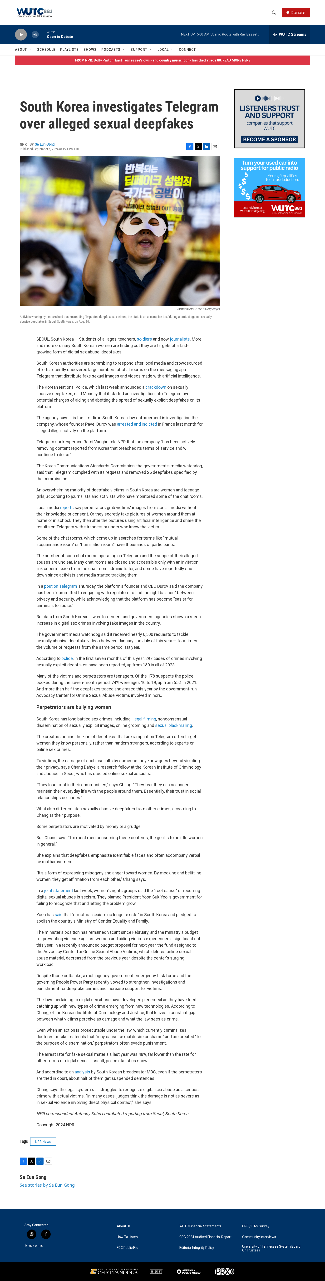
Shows (90, 49)
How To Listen (127, 1237)
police (67, 658)
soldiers (144, 339)
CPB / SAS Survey (255, 1226)
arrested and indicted (137, 424)
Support (139, 49)
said (59, 914)
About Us (124, 1226)
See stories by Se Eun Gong (47, 1185)
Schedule (46, 49)
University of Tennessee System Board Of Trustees (271, 1248)
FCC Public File (127, 1248)
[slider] (43, 34)
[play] (21, 34)
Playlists (69, 49)
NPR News (43, 1141)
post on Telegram (60, 586)
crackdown (155, 387)
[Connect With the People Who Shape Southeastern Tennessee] (269, 118)
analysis (82, 1071)
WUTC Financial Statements (200, 1226)
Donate (298, 12)
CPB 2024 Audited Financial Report (205, 1237)
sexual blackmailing (173, 725)
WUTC (39, 1246)
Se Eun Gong (45, 144)
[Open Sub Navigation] (30, 49)
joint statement (58, 890)
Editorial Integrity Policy (196, 1248)
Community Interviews (259, 1237)
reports (67, 507)
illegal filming (144, 718)
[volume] (35, 34)
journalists (180, 339)
